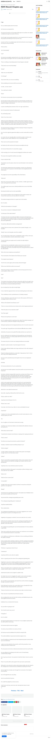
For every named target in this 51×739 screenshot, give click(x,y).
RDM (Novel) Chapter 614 (17, 715)
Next (22, 690)
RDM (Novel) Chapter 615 (5, 715)
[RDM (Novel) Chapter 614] (17, 709)
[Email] (18, 702)
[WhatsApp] (14, 702)
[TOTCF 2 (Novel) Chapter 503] (38, 54)
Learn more (9, 734)
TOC (18, 690)
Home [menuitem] (14, 1)
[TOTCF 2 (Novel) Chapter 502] (38, 64)
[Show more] (20, 702)
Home (2, 4)
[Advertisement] (25, 732)
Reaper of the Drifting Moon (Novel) (9, 4)
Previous (13, 690)
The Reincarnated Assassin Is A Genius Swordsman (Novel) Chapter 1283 (44, 59)
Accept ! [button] (4, 736)
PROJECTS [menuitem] (18, 1)
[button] (47, 1)
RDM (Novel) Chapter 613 (28, 715)
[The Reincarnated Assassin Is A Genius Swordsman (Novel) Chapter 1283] (38, 58)
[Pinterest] (16, 702)
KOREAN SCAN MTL (6, 1)
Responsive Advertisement (17, 695)
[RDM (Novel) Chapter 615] (6, 709)
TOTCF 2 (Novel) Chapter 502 (44, 63)
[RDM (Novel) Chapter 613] (28, 709)
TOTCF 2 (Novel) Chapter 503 (44, 53)
